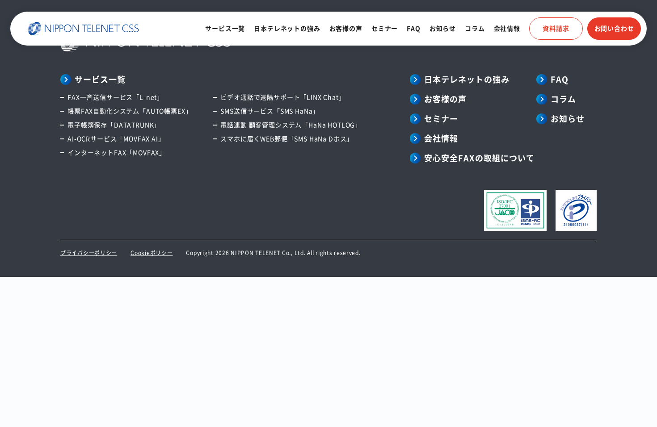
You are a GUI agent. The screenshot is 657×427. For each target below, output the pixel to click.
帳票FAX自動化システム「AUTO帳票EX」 (129, 110)
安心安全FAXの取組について (479, 157)
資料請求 (556, 28)
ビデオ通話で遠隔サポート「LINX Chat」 (282, 96)
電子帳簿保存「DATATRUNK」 (113, 124)
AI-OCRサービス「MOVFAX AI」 (116, 138)
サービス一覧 (225, 28)
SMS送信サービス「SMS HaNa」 (269, 110)
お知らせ (443, 28)
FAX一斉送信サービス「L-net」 (115, 96)
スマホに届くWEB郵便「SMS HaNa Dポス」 (286, 138)
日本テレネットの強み (287, 28)
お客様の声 (345, 28)
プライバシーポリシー (88, 252)
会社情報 (507, 28)
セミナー (384, 28)
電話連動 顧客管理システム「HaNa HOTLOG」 (291, 124)
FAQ (414, 28)
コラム (475, 28)
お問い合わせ (614, 28)
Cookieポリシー (152, 252)
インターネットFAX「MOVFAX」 (116, 152)
